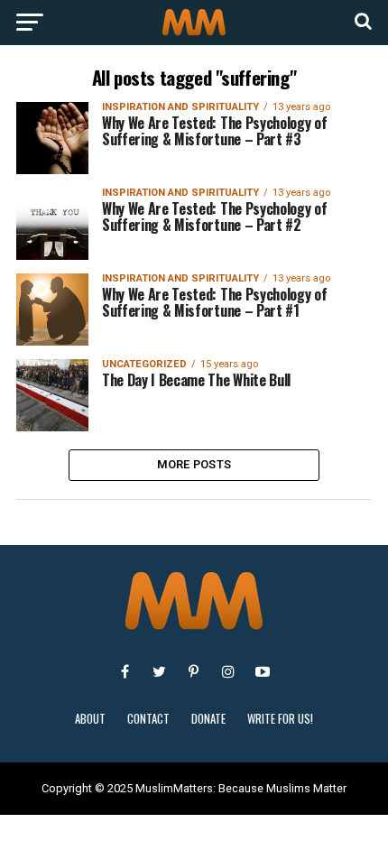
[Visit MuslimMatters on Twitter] (159, 671)
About (90, 718)
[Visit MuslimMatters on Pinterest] (194, 671)
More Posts (194, 464)
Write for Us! (280, 718)
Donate (208, 718)
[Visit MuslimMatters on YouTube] (262, 671)
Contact (148, 718)
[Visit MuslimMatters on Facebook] (125, 671)
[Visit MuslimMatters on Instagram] (228, 671)
